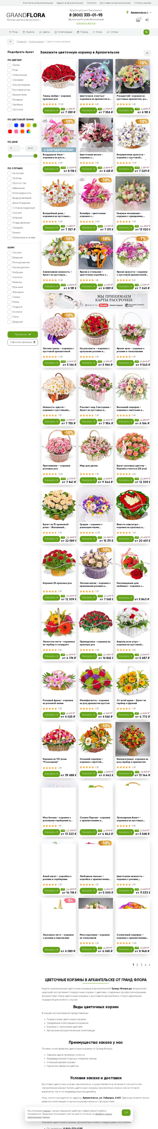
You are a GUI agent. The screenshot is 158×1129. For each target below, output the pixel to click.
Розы (15, 32)
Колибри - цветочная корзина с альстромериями (93, 215)
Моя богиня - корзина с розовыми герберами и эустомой (57, 820)
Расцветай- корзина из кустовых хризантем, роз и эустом (132, 98)
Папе (15, 317)
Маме (15, 302)
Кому (99, 32)
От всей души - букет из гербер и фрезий (131, 702)
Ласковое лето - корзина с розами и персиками (58, 936)
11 (96, 650)
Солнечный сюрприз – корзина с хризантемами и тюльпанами (132, 937)
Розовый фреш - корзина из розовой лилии (58, 702)
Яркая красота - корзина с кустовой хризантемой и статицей (132, 274)
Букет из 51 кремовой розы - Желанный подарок (55, 526)
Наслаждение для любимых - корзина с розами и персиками (129, 585)
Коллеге (17, 312)
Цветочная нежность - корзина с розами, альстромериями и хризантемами (130, 878)
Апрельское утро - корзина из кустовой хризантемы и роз (129, 644)
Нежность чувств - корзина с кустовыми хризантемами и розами (57, 409)
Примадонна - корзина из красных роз (95, 643)
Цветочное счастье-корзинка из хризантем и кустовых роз (94, 98)
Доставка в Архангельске (115, 3)
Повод (84, 32)
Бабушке (17, 272)
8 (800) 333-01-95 (86, 15)
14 (59, 474)
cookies (46, 1111)
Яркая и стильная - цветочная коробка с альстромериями (93, 274)
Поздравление (21, 223)
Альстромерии (21, 85)
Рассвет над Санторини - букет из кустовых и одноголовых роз (95, 409)
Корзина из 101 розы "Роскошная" (55, 760)
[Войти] (147, 20)
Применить (21, 334)
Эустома (17, 109)
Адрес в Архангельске (70, 3)
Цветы (46, 32)
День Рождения (21, 203)
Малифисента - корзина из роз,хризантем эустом (95, 702)
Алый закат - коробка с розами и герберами (57, 878)
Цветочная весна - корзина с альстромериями (91, 157)
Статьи (114, 32)
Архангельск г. (139, 12)
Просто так (19, 183)
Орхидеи (17, 80)
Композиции (65, 32)
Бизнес (16, 233)
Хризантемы (19, 95)
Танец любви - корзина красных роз (57, 97)
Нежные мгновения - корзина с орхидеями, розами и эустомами (130, 215)
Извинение (18, 188)
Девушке (17, 257)
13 (59, 357)
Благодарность (21, 193)
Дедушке (17, 322)
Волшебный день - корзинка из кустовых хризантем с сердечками (58, 215)
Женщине (18, 292)
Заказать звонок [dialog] (86, 23)
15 (133, 943)
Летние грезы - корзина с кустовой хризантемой (58, 350)
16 (59, 163)
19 (133, 163)
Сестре (17, 252)
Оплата (91, 3)
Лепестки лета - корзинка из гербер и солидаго (59, 643)
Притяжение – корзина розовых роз (56, 467)
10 (96, 533)
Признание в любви (23, 237)
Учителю (17, 277)
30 (59, 104)
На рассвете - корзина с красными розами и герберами (95, 350)
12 (59, 221)
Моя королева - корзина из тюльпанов (95, 936)
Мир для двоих (89, 466)
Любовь (17, 178)
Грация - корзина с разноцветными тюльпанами (91, 526)
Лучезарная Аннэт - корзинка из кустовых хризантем (130, 820)
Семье (16, 297)
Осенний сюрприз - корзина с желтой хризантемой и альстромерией (91, 761)
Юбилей (17, 218)
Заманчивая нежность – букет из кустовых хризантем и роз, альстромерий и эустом (57, 274)
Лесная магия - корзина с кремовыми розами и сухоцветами (95, 585)
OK (126, 1112)
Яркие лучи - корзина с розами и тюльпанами (130, 350)
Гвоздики (17, 100)
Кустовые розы (21, 90)
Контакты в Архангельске (38, 3)
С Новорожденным (23, 208)
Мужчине (17, 287)
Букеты (30, 32)
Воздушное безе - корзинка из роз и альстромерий (53, 157)
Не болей (18, 173)
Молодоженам (21, 262)
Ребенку (17, 282)
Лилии (16, 65)
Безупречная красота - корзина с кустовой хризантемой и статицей (131, 157)
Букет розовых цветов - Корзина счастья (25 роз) (132, 467)
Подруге (17, 307)
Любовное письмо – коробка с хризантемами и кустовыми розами (95, 878)
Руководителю (21, 267)
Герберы (17, 104)
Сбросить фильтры (21, 342)
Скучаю (17, 213)
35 (59, 280)
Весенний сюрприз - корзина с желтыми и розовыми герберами (129, 409)
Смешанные (19, 75)
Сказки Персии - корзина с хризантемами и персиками (95, 820)
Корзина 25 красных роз (57, 583)
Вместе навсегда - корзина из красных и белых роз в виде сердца (132, 526)
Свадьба (17, 228)
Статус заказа (142, 3)
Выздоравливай (21, 198)
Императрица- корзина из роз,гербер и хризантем (132, 760)
